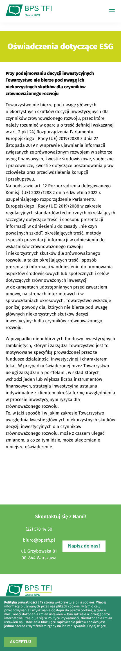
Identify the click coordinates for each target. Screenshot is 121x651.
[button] (112, 11)
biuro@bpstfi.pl (39, 540)
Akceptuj (20, 641)
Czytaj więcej (97, 626)
